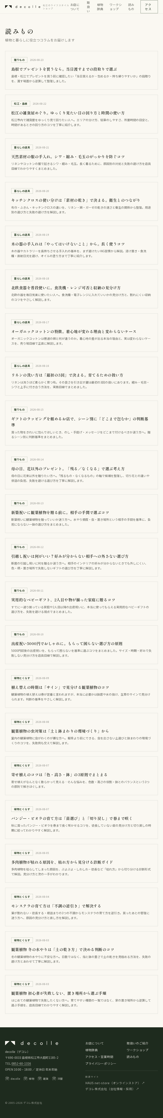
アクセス (148, 7)
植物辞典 (100, 7)
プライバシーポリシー (101, 1063)
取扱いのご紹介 (138, 1043)
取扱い (88, 6)
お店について (75, 7)
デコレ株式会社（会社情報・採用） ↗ (112, 1089)
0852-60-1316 (21, 1063)
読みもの (131, 7)
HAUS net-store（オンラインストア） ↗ (115, 1083)
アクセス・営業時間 (99, 1057)
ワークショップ (116, 7)
